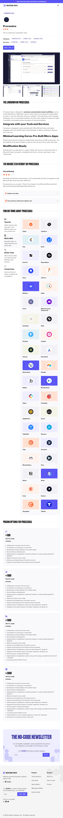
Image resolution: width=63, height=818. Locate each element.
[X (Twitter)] (4, 801)
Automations (15, 42)
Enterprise (33, 42)
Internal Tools (27, 38)
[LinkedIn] (6, 801)
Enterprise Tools (38, 38)
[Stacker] (8, 782)
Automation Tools (9, 13)
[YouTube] (8, 801)
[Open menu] (58, 5)
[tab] (12, 91)
